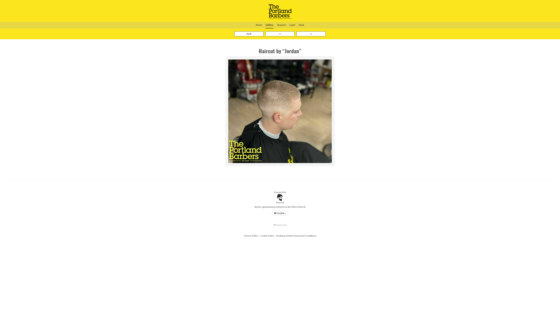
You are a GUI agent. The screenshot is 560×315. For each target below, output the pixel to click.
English (280, 213)
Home (259, 24)
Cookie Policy (267, 236)
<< (280, 34)
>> (311, 34)
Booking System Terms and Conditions (296, 236)
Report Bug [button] (281, 225)
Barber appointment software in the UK (274, 207)
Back (249, 34)
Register (281, 24)
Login (292, 24)
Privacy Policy (251, 236)
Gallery (269, 24)
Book (301, 24)
